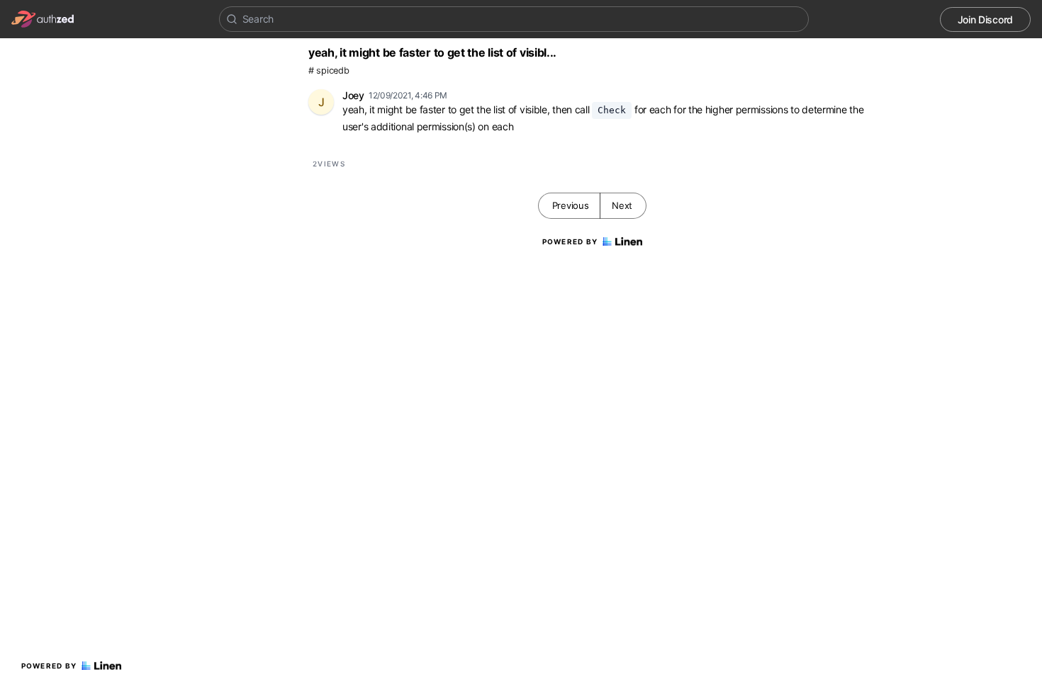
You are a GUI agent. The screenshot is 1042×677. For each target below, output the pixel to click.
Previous (570, 205)
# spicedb (328, 70)
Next (622, 205)
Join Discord (985, 19)
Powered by (49, 665)
